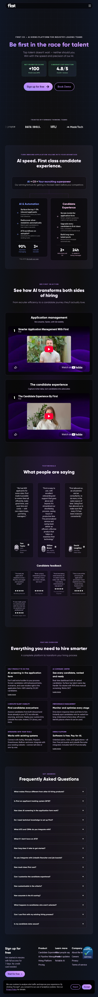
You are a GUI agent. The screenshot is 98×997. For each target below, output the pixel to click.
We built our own (33, 259)
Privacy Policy (11, 989)
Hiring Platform (40, 960)
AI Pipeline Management (40, 956)
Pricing (40, 965)
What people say (62, 952)
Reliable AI (60, 960)
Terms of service (79, 965)
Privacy (75, 960)
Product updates (62, 956)
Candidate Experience (40, 952)
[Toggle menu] (89, 5)
